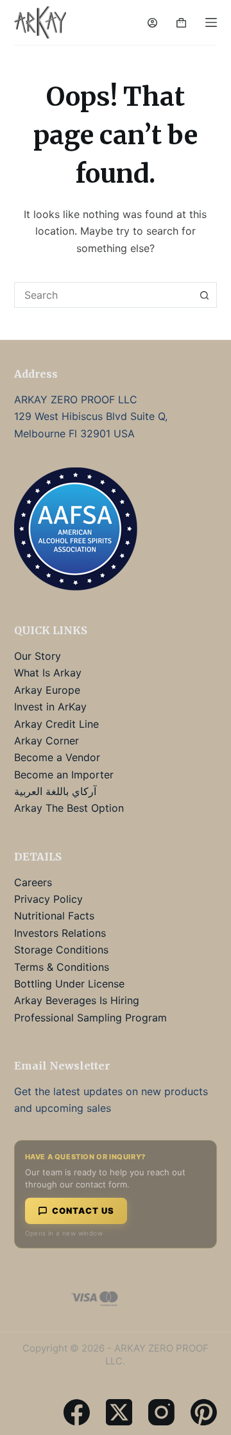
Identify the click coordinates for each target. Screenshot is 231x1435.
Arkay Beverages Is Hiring (76, 1000)
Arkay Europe (47, 690)
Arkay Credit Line (56, 723)
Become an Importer (64, 774)
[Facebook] (77, 1412)
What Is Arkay (47, 672)
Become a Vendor (57, 757)
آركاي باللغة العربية (55, 791)
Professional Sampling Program (90, 1017)
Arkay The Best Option (69, 807)
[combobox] (104, 295)
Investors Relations (60, 933)
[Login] (152, 23)
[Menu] (211, 22)
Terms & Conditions (61, 967)
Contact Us (83, 1210)
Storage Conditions (61, 949)
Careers (33, 882)
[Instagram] (161, 1412)
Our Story (37, 656)
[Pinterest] (204, 1412)
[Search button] (204, 295)
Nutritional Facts (54, 915)
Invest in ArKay (50, 706)
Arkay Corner (46, 740)
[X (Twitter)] (119, 1412)
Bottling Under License (69, 983)
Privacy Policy (48, 899)
